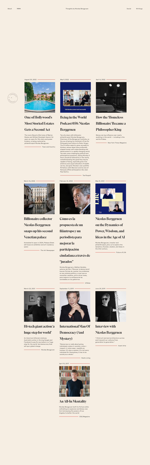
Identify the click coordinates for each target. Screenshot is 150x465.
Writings (139, 9)
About (10, 9)
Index (19, 8)
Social (129, 9)
